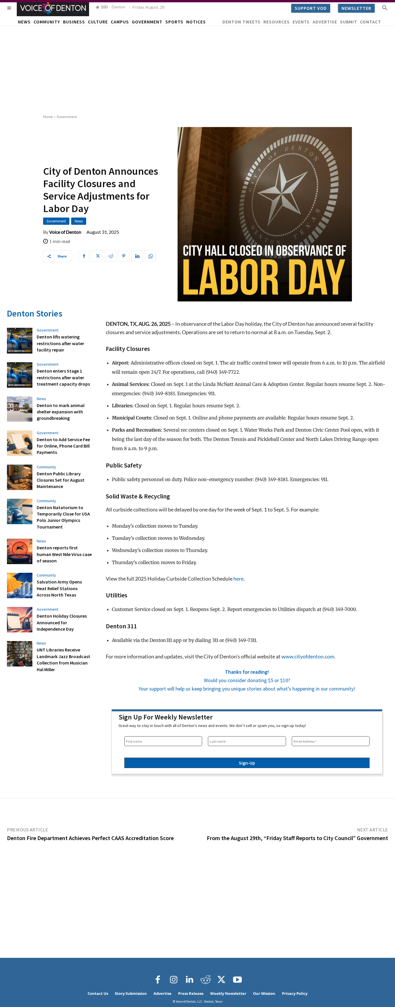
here (238, 578)
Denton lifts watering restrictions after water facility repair (60, 343)
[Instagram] (173, 979)
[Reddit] (205, 979)
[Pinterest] (124, 256)
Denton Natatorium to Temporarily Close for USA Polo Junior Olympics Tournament (63, 517)
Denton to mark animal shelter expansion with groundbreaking (60, 411)
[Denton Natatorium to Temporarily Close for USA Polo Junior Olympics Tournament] (19, 511)
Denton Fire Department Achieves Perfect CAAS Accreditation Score (90, 838)
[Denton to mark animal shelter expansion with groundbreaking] (19, 409)
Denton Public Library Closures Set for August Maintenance (60, 480)
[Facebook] (84, 256)
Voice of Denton (65, 232)
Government (67, 116)
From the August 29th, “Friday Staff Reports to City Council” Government (297, 838)
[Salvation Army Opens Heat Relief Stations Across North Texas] (19, 585)
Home (48, 116)
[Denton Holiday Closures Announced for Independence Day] (19, 619)
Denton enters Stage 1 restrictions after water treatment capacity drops (63, 377)
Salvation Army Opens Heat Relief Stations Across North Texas (59, 588)
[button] (385, 7)
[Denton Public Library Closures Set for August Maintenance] (19, 477)
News (79, 221)
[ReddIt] (110, 256)
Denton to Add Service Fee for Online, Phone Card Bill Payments (63, 446)
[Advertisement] (197, 69)
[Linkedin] (137, 256)
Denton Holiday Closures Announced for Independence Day (62, 622)
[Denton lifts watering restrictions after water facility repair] (19, 340)
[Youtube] (237, 979)
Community (46, 467)
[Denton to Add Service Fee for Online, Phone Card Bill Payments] (19, 443)
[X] (97, 256)
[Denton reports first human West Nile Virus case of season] (19, 551)
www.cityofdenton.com (307, 656)
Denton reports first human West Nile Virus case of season (64, 554)
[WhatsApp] (150, 256)
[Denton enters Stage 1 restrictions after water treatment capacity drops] (19, 375)
